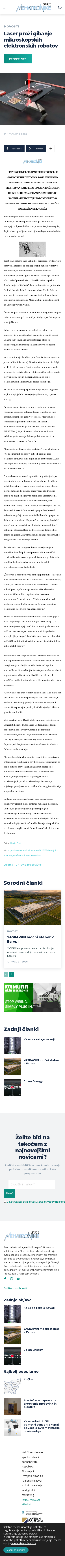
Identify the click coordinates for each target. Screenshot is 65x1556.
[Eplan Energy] (12, 1087)
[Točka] (12, 1385)
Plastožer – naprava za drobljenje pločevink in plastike (40, 1404)
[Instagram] (11, 1278)
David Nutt (15, 843)
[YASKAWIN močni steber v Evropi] (32, 907)
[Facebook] (5, 1278)
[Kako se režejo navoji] (12, 1045)
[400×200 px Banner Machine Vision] (32, 1014)
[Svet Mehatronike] (33, 7)
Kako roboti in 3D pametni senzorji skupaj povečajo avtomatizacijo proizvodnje (42, 1426)
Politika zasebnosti (15, 1288)
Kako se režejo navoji (39, 1039)
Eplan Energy (33, 1081)
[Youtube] (18, 1278)
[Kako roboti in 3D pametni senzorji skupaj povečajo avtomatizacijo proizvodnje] (12, 1427)
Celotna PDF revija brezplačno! (23, 864)
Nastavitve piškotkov (23, 1543)
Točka (28, 1379)
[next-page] (11, 974)
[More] (51, 148)
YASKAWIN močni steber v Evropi (41, 1061)
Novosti (11, 26)
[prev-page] (6, 974)
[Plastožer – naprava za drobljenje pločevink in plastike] (12, 1406)
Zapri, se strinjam (16, 1549)
